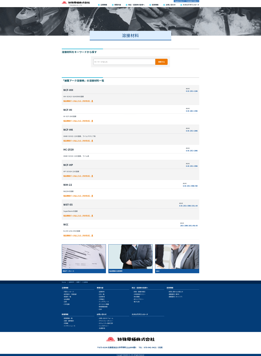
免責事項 (102, 328)
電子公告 (137, 302)
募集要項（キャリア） (176, 297)
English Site (178, 1)
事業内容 (100, 287)
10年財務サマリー (139, 294)
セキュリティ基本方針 (106, 323)
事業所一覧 (67, 297)
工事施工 (102, 299)
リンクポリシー (104, 326)
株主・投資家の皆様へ (140, 287)
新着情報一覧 (68, 318)
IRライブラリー (139, 299)
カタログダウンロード (140, 314)
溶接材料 (102, 292)
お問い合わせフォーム (106, 318)
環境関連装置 (103, 307)
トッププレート (104, 302)
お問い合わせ (102, 314)
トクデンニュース (69, 326)
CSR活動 (67, 304)
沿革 (65, 302)
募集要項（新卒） (174, 294)
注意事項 (102, 297)
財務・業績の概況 (139, 292)
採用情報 (170, 287)
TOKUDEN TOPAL (191, 1)
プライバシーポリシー (106, 321)
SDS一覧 (101, 294)
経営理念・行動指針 (70, 294)
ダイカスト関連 (104, 304)
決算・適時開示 (69, 321)
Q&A (100, 309)
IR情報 (66, 323)
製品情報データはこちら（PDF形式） (77, 101)
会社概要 (67, 299)
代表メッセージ (69, 292)
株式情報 (137, 297)
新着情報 (65, 314)
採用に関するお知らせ (176, 292)
